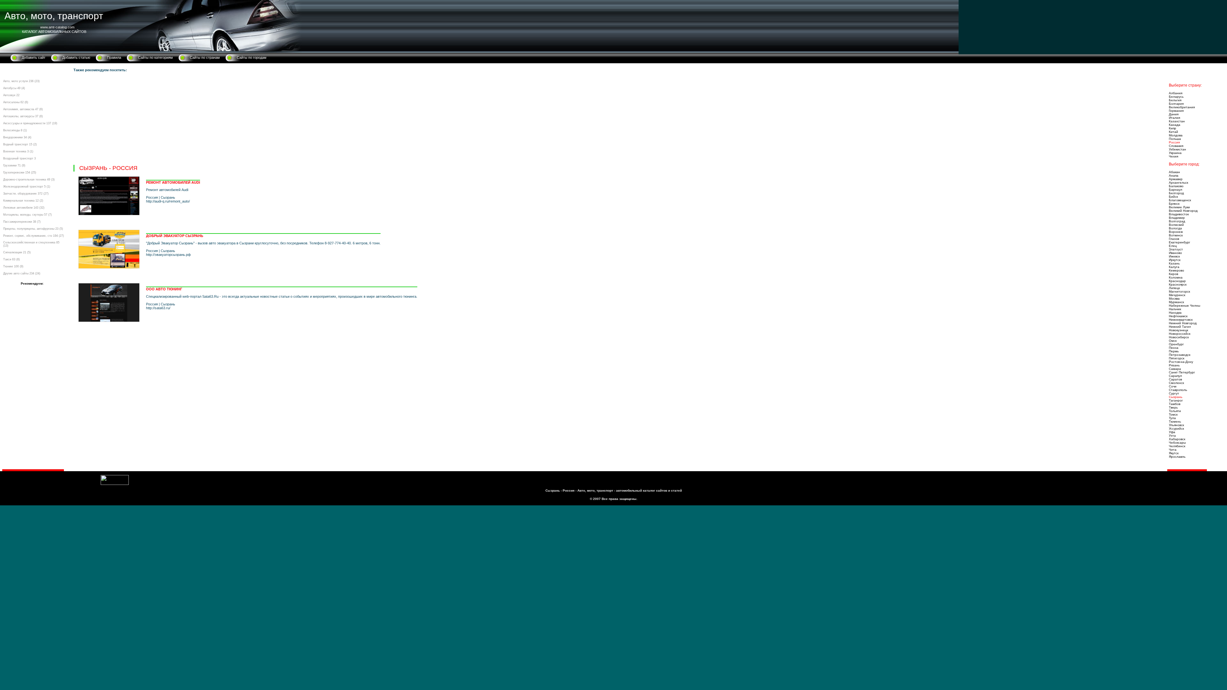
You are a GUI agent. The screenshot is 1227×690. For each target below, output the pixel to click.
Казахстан (1177, 121)
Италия (1174, 117)
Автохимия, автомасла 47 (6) (23, 109)
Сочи (1173, 386)
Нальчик (1175, 309)
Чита (1173, 449)
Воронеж (1176, 232)
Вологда (1175, 228)
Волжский (1176, 224)
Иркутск (1174, 260)
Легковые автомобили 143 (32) (23, 207)
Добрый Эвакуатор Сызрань (174, 236)
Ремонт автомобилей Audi (173, 182)
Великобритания (1182, 107)
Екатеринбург (1179, 242)
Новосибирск (1179, 337)
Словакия (1176, 146)
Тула (1172, 418)
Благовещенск (1180, 200)
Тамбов (1174, 404)
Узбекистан (1177, 149)
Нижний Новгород (1183, 323)
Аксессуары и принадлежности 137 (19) (30, 123)
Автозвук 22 (11, 95)
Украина (1175, 153)
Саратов (1175, 379)
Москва (1174, 298)
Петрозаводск (1179, 354)
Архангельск (1178, 182)
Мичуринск (1177, 295)
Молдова (1176, 135)
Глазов (1174, 239)
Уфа (1172, 432)
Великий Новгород (1183, 210)
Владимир (1177, 217)
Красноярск (1177, 284)
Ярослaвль (1177, 456)
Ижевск (1174, 256)
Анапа (1173, 175)
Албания (1175, 93)
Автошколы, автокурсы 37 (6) (23, 116)
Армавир (1176, 179)
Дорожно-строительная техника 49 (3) (29, 179)
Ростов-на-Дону (1181, 362)
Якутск (1173, 453)
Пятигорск (1176, 358)
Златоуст (1176, 249)
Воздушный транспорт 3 (19, 158)
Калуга (1174, 267)
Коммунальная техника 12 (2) (23, 200)
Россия (1174, 142)
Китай (1173, 132)
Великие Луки (1179, 207)
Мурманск (1176, 302)
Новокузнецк (1178, 330)
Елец (1173, 246)
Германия (1176, 110)
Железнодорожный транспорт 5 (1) (26, 186)
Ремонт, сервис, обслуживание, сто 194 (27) (33, 235)
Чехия (1173, 156)
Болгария (1176, 103)
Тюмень (1175, 421)
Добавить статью (76, 57)
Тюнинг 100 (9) (13, 266)
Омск (1173, 340)
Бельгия (1175, 100)
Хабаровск (1177, 439)
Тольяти (1175, 411)
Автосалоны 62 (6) (15, 102)
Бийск (1173, 196)
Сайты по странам (205, 57)
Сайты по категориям (155, 57)
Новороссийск (1179, 333)
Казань (1174, 263)
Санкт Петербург (1182, 372)
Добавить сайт (33, 57)
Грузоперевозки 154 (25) (19, 172)
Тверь (1173, 407)
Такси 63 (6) (11, 259)
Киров (1173, 274)
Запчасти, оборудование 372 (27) (26, 193)
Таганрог (1176, 400)
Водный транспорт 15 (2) (20, 144)
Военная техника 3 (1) (18, 151)
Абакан (1174, 172)
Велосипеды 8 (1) (15, 130)
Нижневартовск (1180, 319)
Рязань (1174, 365)
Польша (1175, 139)
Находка (1175, 312)
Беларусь (1176, 96)
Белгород (1176, 193)
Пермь (1174, 351)
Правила (114, 57)
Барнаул (1175, 189)
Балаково (1176, 186)
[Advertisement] (265, 120)
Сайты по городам (251, 57)
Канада (1174, 124)
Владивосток (1179, 214)
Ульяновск (1176, 425)
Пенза (1173, 347)
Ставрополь (1178, 390)
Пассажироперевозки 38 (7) (22, 221)
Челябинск (1177, 446)
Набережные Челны (1184, 305)
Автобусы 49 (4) (14, 88)
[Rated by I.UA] (115, 484)
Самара (1175, 369)
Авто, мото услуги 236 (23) (21, 81)
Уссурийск (1176, 428)
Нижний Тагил (1180, 326)
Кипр (1172, 128)
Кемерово (1176, 270)
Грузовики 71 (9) (14, 165)
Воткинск (1176, 235)
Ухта (1172, 435)
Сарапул (1175, 376)
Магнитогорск (1179, 291)
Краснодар (1177, 281)
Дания (1173, 114)
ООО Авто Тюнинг (164, 289)
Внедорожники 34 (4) (17, 137)
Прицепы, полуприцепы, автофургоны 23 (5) (33, 228)
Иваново (1175, 253)
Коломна (1176, 277)
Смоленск (1176, 383)
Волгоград (1177, 221)
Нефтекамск (1178, 316)
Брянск (1174, 203)
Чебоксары (1177, 442)
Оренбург (1176, 344)
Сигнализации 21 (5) (17, 252)
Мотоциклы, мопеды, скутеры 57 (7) (27, 214)
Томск (1173, 414)
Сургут (1174, 393)
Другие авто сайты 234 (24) (21, 273)
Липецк (1174, 288)
